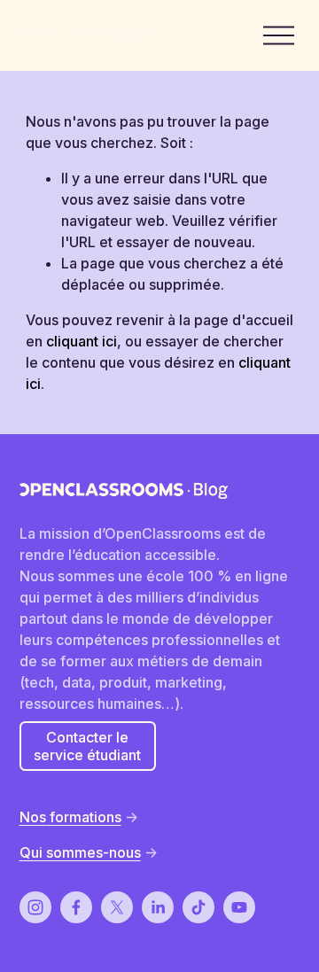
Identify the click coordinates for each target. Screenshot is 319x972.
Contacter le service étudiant (87, 746)
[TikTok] (198, 907)
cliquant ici (81, 341)
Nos (32, 817)
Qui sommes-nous (80, 852)
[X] (117, 907)
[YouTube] (239, 907)
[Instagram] (35, 907)
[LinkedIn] (158, 907)
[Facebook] (76, 907)
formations (83, 817)
